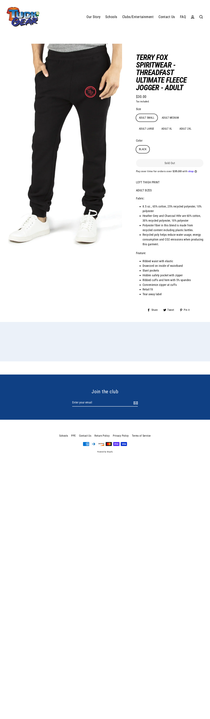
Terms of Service (141, 435)
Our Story (93, 17)
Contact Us (166, 17)
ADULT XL (166, 128)
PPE (73, 435)
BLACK (143, 149)
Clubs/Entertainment (138, 17)
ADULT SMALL (147, 117)
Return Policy (102, 435)
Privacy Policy (121, 435)
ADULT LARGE (146, 128)
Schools (111, 17)
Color (139, 140)
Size (138, 109)
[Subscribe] (135, 403)
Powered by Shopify (105, 452)
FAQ (183, 17)
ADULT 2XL (185, 128)
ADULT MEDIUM (170, 117)
